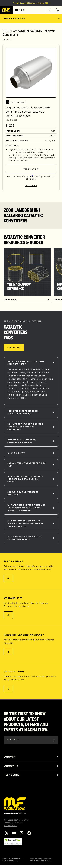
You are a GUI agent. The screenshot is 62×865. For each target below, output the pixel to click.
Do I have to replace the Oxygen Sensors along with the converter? (25, 426)
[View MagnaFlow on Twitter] (7, 833)
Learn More (40, 186)
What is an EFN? (16, 453)
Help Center (12, 775)
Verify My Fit (31, 169)
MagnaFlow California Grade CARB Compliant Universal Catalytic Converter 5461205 (28, 111)
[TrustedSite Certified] (13, 841)
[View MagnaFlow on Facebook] (29, 833)
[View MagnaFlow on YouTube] (14, 833)
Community (11, 765)
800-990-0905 (10, 825)
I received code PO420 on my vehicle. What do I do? (22, 412)
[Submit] (53, 740)
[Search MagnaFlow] (49, 10)
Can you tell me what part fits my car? (26, 464)
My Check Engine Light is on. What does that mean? (25, 362)
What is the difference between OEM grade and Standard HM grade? (25, 479)
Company (10, 756)
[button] (58, 10)
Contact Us (13, 348)
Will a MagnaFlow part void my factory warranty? (24, 538)
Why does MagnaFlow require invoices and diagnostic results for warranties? (25, 523)
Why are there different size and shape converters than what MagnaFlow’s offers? (26, 507)
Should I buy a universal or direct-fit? (23, 493)
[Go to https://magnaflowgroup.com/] (15, 806)
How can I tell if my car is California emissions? (21, 441)
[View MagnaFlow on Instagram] (22, 833)
